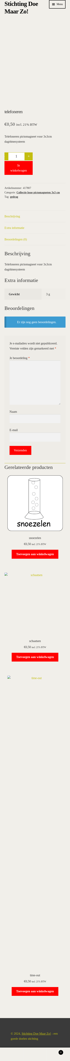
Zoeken (35, 1054)
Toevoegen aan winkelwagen (35, 554)
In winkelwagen (18, 168)
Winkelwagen (54, 1051)
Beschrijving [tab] (12, 216)
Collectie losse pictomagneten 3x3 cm (38, 192)
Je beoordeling (20, 358)
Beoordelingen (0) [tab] (15, 239)
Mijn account (11, 1054)
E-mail (14, 430)
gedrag (14, 196)
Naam (13, 411)
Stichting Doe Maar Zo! (36, 1033)
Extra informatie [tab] (14, 227)
